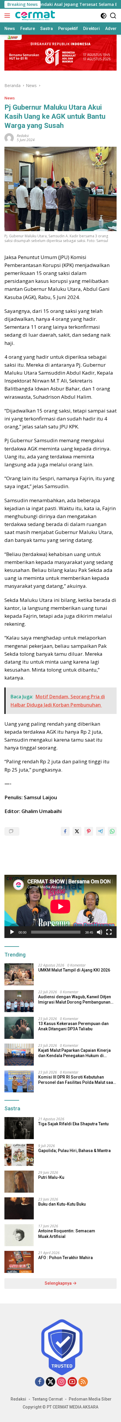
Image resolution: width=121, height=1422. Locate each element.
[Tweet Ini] (77, 831)
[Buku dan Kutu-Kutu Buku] (19, 1208)
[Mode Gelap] (103, 16)
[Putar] (12, 932)
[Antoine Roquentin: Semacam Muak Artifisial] (19, 1235)
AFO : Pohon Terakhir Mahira (65, 1257)
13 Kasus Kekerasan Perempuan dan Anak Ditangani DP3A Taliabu (73, 1026)
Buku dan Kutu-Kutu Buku (62, 1204)
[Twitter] (50, 1382)
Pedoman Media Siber (90, 1399)
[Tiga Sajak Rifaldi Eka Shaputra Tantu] (19, 1128)
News (9, 98)
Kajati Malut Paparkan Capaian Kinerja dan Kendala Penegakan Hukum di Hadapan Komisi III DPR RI (74, 1053)
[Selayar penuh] (109, 932)
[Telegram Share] (100, 831)
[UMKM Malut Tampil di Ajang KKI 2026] (19, 974)
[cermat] (34, 16)
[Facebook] (39, 1382)
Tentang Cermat (47, 1399)
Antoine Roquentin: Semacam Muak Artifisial (66, 1234)
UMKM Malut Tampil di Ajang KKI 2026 (74, 970)
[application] (60, 906)
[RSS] (83, 1382)
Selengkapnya (59, 1283)
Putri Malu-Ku (51, 1177)
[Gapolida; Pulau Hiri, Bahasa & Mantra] (19, 1155)
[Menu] (8, 16)
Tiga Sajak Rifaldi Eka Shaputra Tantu (73, 1123)
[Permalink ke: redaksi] (9, 137)
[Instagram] (61, 1382)
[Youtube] (72, 1382)
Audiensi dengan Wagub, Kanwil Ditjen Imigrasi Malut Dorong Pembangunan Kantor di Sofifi (74, 999)
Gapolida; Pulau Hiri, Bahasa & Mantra (74, 1150)
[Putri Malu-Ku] (19, 1182)
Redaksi (18, 1399)
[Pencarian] (113, 16)
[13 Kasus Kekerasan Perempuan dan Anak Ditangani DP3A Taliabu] (19, 1028)
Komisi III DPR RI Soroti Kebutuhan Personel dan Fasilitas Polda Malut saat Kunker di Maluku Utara (76, 1080)
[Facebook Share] (65, 831)
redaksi (23, 135)
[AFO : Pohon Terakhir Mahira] (19, 1262)
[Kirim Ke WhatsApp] (112, 831)
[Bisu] (99, 932)
